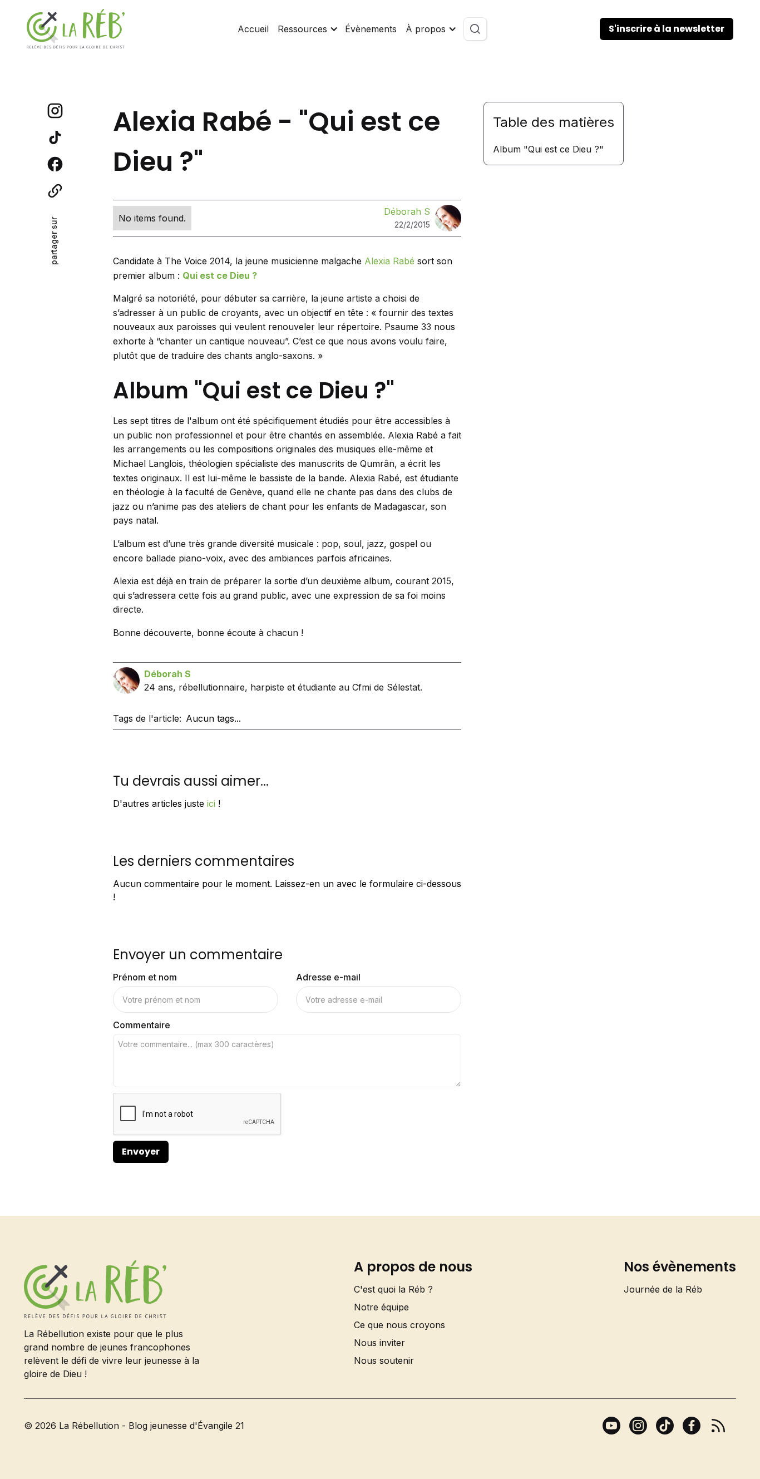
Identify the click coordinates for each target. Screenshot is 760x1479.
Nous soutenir (384, 1360)
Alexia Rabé (389, 261)
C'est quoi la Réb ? (393, 1289)
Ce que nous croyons (399, 1324)
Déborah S (407, 211)
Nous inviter (379, 1342)
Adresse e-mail (328, 977)
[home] (76, 28)
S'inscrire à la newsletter (666, 28)
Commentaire (141, 1025)
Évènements (371, 28)
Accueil (253, 28)
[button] (306, 29)
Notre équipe (381, 1307)
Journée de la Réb (663, 1289)
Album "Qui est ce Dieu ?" (548, 149)
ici (211, 803)
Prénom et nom (145, 977)
